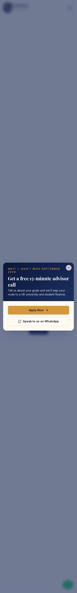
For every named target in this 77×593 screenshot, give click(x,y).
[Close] (68, 267)
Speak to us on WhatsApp (41, 321)
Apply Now (36, 310)
